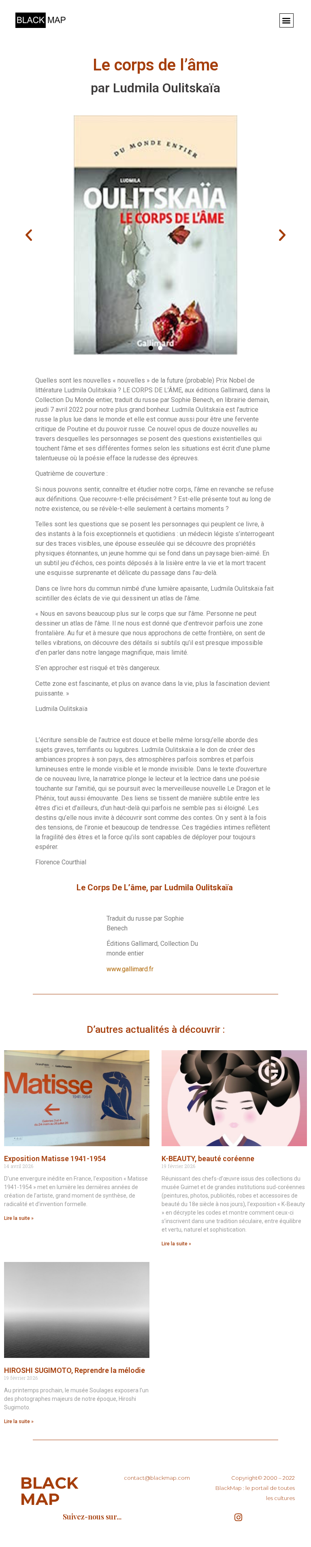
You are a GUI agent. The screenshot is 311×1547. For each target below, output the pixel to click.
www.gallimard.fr (130, 969)
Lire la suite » (19, 1218)
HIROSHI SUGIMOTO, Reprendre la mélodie (74, 1370)
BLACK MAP (49, 1491)
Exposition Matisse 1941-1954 (55, 1158)
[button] (286, 20)
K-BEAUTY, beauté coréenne (208, 1158)
